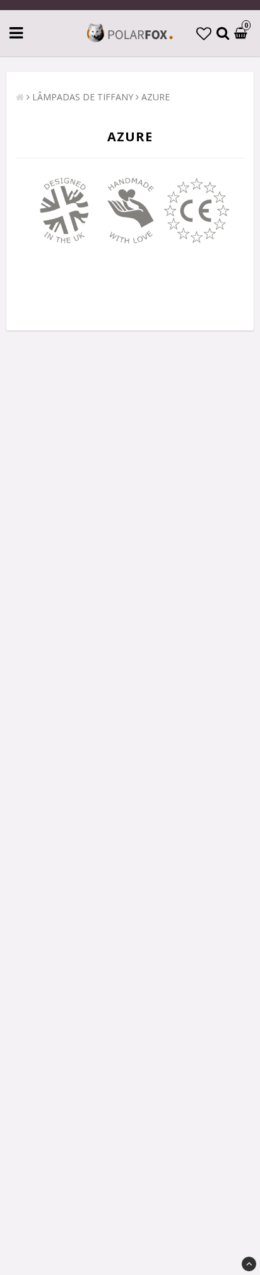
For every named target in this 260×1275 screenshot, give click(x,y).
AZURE (155, 97)
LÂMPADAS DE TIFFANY (82, 97)
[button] (203, 33)
